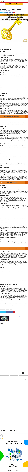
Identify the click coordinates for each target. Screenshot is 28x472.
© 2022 (8, 470)
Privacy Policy (19, 470)
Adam (1, 10)
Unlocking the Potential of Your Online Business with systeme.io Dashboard (13, 431)
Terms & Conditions (14, 470)
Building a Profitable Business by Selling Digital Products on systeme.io (4, 323)
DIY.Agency (10, 470)
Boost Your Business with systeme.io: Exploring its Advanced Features (22, 373)
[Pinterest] (14, 12)
